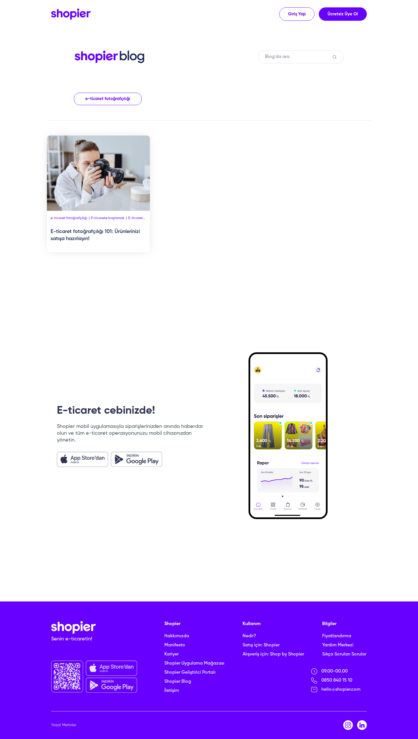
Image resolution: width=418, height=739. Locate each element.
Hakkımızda (176, 636)
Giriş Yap (297, 14)
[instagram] (348, 725)
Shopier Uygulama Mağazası (194, 663)
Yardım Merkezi (337, 645)
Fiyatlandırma (336, 636)
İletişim (171, 690)
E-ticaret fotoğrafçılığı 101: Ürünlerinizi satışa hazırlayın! (95, 235)
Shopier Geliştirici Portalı (190, 672)
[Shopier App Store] (82, 459)
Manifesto (174, 645)
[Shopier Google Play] (136, 459)
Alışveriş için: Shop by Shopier (273, 654)
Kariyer (171, 654)
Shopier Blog (177, 681)
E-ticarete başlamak (108, 218)
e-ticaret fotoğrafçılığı (107, 99)
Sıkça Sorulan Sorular (344, 654)
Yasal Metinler (63, 725)
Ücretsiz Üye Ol (343, 14)
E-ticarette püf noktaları (137, 218)
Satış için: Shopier (261, 645)
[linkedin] (362, 725)
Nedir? (249, 636)
